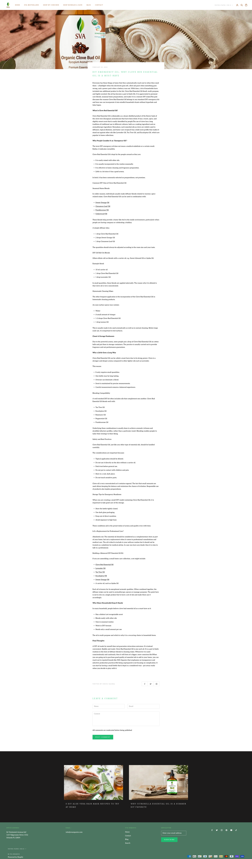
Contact (99, 5)
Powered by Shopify (15, 857)
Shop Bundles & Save (72, 5)
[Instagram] (221, 830)
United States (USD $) (223, 5)
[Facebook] (212, 830)
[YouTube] (231, 830)
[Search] (242, 5)
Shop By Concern (51, 5)
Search (127, 843)
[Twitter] (217, 830)
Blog (89, 5)
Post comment (102, 737)
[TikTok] (236, 830)
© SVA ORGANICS (14, 854)
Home (17, 5)
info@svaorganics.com (74, 832)
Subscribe (169, 839)
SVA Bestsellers (31, 5)
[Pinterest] (226, 830)
